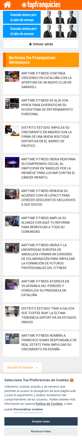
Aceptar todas (41, 421)
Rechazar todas (41, 431)
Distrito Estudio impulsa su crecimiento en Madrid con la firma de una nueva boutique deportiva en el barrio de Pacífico (46, 137)
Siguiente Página (20, 367)
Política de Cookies (49, 403)
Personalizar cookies (28, 409)
